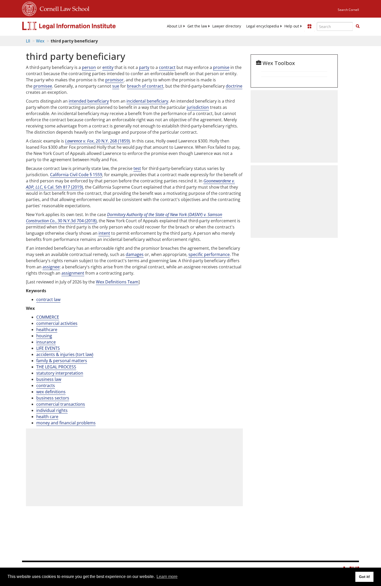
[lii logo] (80, 26)
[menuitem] (174, 26)
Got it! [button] (364, 577)
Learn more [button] (167, 576)
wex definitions (51, 392)
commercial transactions (60, 404)
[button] (357, 26)
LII (28, 41)
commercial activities (56, 323)
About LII (174, 26)
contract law (48, 299)
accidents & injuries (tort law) (64, 354)
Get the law (197, 26)
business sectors (52, 398)
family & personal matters (61, 360)
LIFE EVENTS (48, 348)
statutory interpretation (59, 373)
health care (47, 416)
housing (44, 336)
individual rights (52, 410)
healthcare (46, 329)
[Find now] (358, 26)
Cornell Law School (63, 8)
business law (48, 379)
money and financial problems (66, 423)
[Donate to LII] (309, 26)
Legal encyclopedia (262, 26)
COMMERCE (47, 317)
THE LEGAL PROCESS (56, 367)
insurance (46, 342)
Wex (40, 41)
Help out (291, 26)
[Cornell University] (29, 8)
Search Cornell (348, 10)
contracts (45, 385)
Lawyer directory (226, 26)
